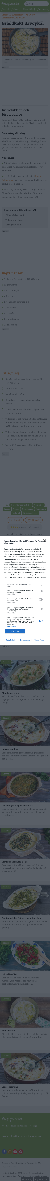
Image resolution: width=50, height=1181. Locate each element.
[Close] (45, 541)
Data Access (25, 640)
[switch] (41, 591)
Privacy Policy (38, 640)
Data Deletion (11, 640)
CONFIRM (15, 631)
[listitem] (25, 585)
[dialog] (25, 590)
